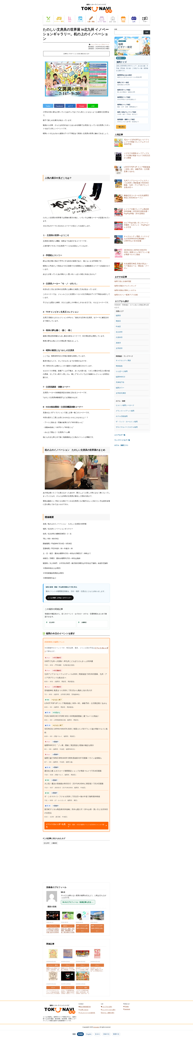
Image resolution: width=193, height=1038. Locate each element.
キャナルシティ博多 (123, 360)
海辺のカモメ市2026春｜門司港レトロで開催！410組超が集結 (67, 969)
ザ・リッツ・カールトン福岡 (127, 422)
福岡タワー (120, 388)
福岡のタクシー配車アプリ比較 (126, 295)
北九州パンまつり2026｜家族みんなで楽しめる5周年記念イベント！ (96, 970)
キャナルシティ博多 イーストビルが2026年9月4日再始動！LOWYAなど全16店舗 (136, 238)
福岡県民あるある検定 (129, 76)
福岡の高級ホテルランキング (125, 286)
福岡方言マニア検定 (126, 91)
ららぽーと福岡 (122, 371)
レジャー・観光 (59, 19)
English (88, 1034)
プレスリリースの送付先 (87, 1013)
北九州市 (46, 843)
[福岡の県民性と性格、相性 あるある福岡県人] (82, 916)
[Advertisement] (76, 154)
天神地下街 (120, 382)
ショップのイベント (103, 44)
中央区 (118, 326)
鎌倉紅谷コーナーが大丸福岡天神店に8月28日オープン (136, 196)
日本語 (80, 1034)
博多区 (118, 321)
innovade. (96, 1027)
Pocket (81, 106)
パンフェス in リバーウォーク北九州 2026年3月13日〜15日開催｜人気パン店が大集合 (53, 993)
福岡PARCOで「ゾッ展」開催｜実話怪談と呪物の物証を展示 (69, 745)
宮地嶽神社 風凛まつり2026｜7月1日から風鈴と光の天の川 (68, 690)
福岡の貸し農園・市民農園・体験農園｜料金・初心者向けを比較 (67, 930)
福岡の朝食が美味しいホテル (125, 290)
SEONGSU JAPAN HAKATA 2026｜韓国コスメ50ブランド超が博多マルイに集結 (137, 252)
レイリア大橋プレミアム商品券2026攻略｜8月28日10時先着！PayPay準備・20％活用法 (136, 211)
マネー (144, 19)
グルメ (48, 19)
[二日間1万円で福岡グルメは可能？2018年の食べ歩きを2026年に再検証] (53, 916)
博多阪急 (119, 366)
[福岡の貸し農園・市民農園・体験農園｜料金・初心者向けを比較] (68, 916)
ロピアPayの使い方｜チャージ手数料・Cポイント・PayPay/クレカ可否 (137, 225)
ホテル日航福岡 (122, 416)
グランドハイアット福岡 (125, 411)
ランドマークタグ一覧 (122, 440)
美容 (69, 19)
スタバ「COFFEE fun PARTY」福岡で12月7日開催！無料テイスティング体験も (67, 993)
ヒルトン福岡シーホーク (125, 405)
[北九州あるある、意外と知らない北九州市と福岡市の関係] (97, 916)
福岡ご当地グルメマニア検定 (127, 113)
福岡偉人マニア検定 (127, 106)
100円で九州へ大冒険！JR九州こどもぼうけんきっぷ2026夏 (68, 661)
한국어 (97, 1034)
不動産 (123, 19)
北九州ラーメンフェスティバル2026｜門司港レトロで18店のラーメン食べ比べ (82, 970)
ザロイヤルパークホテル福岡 (127, 427)
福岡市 (118, 315)
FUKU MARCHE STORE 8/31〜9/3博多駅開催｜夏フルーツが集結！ (72, 716)
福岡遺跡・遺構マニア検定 (128, 121)
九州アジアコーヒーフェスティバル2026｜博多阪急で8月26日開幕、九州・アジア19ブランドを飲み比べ (136, 184)
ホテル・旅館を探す (108, 1013)
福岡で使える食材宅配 (122, 281)
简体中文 (106, 1034)
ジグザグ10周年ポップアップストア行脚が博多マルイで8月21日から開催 (137, 155)
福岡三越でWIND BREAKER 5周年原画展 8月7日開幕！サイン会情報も (73, 758)
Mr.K (63, 892)
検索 (115, 29)
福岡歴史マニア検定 (126, 98)
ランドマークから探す (108, 1010)
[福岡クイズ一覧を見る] (132, 46)
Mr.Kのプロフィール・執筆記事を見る (78, 902)
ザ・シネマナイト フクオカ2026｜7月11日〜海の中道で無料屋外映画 (72, 796)
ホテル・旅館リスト (121, 445)
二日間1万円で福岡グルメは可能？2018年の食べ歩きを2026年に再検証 (52, 931)
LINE (93, 106)
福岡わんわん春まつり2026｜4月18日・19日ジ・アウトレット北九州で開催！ (53, 970)
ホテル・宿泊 (101, 19)
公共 (134, 19)
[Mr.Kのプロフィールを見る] (52, 903)
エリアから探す (107, 1006)
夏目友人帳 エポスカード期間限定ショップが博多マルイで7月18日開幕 (73, 771)
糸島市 (118, 343)
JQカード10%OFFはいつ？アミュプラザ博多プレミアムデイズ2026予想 (136, 142)
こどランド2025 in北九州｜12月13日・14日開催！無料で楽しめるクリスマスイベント (82, 993)
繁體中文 (116, 1034)
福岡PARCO (120, 377)
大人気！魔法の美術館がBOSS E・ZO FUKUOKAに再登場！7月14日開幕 (73, 784)
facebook (127, 1009)
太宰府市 (119, 348)
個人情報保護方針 (85, 1006)
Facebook (59, 106)
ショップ (80, 19)
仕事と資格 (91, 19)
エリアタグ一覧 (119, 435)
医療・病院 (112, 19)
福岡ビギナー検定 (123, 84)
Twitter (48, 106)
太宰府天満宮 (121, 393)
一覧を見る (121, 127)
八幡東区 (54, 843)
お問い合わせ (84, 1010)
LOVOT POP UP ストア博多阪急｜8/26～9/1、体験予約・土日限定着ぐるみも (75, 703)
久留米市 (119, 337)
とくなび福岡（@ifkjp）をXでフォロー (59, 598)
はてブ (70, 106)
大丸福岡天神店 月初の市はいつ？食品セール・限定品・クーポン (136, 266)
